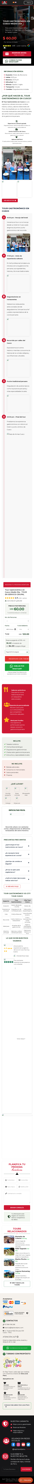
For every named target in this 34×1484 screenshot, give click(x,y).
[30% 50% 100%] (23, 629)
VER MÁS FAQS (13, 886)
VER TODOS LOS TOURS (17, 1284)
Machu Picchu (22, 1260)
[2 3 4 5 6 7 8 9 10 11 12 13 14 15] (17, 621)
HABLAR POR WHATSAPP (18, 667)
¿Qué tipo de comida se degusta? (13, 863)
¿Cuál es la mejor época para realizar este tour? (15, 879)
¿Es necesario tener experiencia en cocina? (13, 854)
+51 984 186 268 (10, 1324)
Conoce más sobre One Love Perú (16, 1405)
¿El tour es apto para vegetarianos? (12, 871)
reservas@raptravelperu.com (14, 1328)
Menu (29, 3)
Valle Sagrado (22, 1249)
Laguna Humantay (22, 1272)
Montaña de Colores (21, 1237)
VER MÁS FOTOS (9, 200)
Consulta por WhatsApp (15, 61)
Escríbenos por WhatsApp (18, 1348)
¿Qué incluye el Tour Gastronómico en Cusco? (14, 846)
